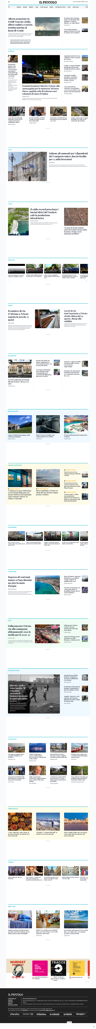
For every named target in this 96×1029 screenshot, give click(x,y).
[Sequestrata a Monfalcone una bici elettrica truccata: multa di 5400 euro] (58, 111)
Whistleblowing (13, 1005)
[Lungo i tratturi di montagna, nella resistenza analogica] (20, 424)
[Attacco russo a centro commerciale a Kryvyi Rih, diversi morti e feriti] (16, 536)
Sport (69, 7)
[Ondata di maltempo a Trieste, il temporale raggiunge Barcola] (16, 268)
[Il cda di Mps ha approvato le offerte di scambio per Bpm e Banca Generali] (52, 871)
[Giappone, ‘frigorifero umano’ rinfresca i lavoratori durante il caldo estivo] (52, 536)
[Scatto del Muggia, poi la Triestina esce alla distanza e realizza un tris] (85, 639)
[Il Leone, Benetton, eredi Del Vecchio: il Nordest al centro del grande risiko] (37, 111)
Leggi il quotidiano (77, 1)
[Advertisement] (48, 11)
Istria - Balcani (44, 7)
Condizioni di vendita (12, 999)
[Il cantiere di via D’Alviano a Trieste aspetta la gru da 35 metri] (47, 318)
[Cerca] (9, 7)
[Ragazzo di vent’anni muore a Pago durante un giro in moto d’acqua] (47, 585)
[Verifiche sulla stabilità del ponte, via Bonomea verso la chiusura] (34, 268)
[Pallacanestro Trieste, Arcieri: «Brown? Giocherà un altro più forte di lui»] (85, 627)
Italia (36, 7)
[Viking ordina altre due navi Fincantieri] (16, 871)
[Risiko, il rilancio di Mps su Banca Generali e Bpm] (70, 871)
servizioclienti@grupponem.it (47, 1010)
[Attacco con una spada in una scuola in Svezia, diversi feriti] (34, 536)
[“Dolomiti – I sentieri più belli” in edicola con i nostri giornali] (48, 822)
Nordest (31, 7)
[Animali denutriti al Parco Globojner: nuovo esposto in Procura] (85, 58)
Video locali (76, 7)
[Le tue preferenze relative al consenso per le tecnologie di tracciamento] (93, 1026)
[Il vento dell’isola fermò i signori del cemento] (76, 424)
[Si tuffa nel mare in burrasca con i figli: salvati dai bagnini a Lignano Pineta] (79, 748)
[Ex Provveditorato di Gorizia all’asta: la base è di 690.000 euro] (20, 369)
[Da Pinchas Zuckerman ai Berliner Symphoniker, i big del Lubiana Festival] (85, 689)
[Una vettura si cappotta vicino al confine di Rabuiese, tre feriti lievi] (16, 748)
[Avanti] (86, 281)
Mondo (51, 7)
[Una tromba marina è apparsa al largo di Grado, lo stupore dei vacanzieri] (85, 30)
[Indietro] (9, 281)
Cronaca (19, 7)
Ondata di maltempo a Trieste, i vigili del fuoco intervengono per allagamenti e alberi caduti (20, 42)
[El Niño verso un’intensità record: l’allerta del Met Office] (70, 536)
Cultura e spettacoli (60, 7)
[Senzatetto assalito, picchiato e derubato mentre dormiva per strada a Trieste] (85, 77)
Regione (25, 7)
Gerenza (10, 1002)
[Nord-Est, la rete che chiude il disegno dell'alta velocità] (85, 474)
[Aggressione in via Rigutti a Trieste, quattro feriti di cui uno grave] (52, 268)
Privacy (10, 1003)
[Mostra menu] (9, 2)
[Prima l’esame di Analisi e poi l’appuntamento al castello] (48, 424)
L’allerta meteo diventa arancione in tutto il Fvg (20, 40)
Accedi (86, 1)
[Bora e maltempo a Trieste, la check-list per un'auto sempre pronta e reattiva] (48, 478)
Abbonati (83, 1)
